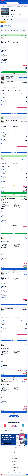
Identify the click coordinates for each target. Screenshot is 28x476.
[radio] (14, 51)
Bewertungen (8, 16)
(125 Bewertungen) (25, 83)
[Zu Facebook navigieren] (10, 449)
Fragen (16, 16)
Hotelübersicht (3, 16)
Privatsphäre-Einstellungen (14, 461)
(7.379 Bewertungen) (24, 159)
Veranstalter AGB (14, 456)
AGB (14, 464)
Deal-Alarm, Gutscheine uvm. (14, 455)
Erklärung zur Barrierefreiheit (14, 467)
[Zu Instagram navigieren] (12, 449)
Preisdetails (2, 70)
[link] (25, 2)
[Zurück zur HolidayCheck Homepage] (3, 2)
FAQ (14, 452)
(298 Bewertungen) (24, 381)
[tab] (3, 22)
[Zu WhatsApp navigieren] (17, 449)
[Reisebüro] (27, 475)
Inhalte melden (14, 453)
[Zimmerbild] (2, 38)
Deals (2, 0)
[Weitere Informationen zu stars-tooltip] (15, 10)
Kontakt (20, 0)
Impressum (14, 470)
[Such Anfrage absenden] (18, 3)
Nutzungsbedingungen (14, 458)
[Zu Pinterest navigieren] (15, 449)
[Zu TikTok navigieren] (14, 449)
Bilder (13, 16)
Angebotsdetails (3, 62)
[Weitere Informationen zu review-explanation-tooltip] (20, 14)
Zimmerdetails (6, 82)
